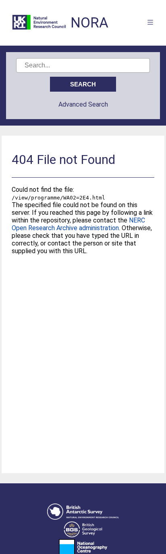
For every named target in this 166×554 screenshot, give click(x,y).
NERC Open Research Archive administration (78, 224)
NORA (89, 23)
